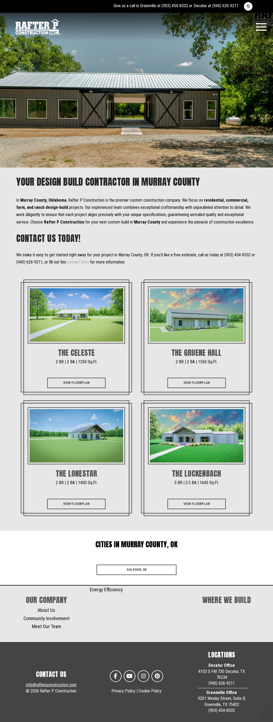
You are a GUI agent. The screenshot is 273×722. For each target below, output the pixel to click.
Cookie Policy (150, 690)
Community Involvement (46, 618)
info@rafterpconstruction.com (51, 684)
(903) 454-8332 (175, 5)
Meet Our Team (46, 626)
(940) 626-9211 (225, 5)
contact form (78, 262)
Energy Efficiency (106, 589)
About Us (46, 610)
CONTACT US (51, 674)
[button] (248, 6)
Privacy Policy (123, 690)
